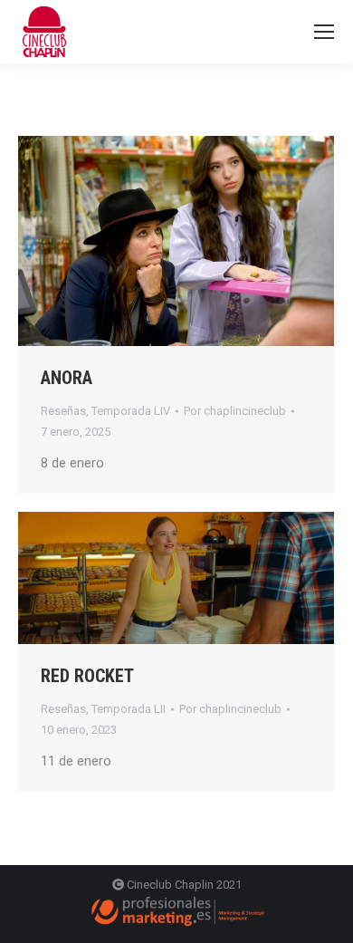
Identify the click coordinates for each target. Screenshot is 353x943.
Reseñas (63, 411)
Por (235, 411)
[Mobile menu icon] (324, 32)
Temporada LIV (130, 411)
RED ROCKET (87, 676)
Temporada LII (128, 709)
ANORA (66, 378)
